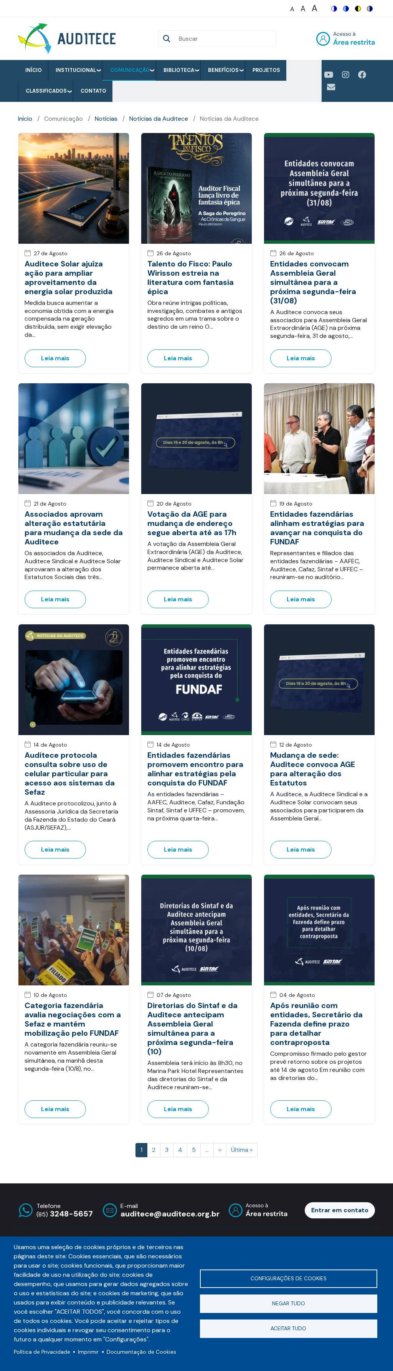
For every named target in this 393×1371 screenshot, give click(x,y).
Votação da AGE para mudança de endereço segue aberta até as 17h (191, 523)
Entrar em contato (339, 1210)
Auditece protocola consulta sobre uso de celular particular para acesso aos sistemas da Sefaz (70, 773)
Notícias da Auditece (158, 119)
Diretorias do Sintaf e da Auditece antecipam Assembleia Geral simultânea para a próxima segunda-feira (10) (192, 1028)
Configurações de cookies (289, 1278)
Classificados (46, 91)
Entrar (345, 38)
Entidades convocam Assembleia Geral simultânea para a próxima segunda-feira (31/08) (313, 282)
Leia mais (55, 358)
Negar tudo (288, 1303)
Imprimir (88, 1352)
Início (33, 70)
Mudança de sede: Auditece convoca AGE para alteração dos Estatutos (312, 769)
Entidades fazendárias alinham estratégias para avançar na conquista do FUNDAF (317, 528)
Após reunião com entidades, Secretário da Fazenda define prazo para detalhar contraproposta (316, 1023)
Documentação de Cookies (141, 1352)
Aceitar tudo (288, 1328)
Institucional (76, 70)
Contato (93, 91)
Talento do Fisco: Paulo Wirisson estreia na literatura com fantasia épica (190, 277)
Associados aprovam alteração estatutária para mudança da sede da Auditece (74, 528)
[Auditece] (68, 38)
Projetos (266, 70)
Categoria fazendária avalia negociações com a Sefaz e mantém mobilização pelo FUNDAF (73, 1019)
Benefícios (223, 70)
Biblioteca (178, 70)
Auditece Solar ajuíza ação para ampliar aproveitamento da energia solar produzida (68, 277)
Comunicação (130, 70)
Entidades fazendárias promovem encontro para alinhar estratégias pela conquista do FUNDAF (195, 769)
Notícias (106, 119)
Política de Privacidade (42, 1352)
